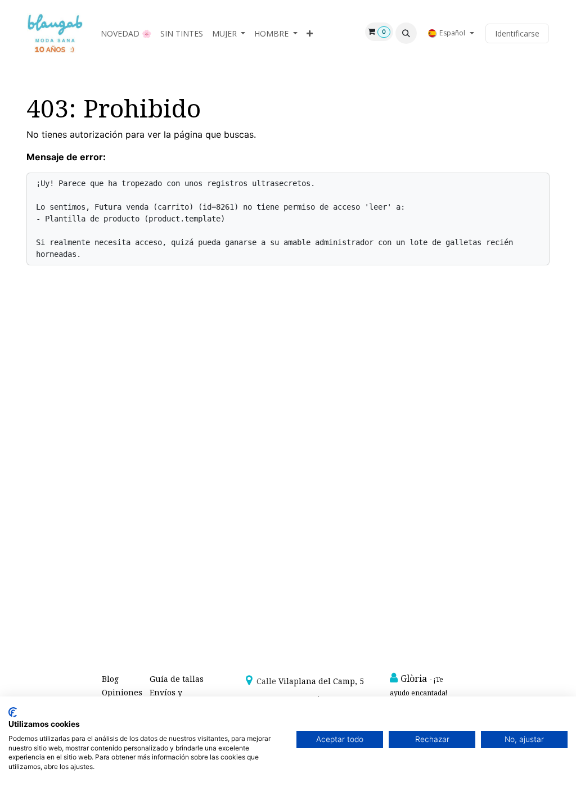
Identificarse (517, 33)
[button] (406, 33)
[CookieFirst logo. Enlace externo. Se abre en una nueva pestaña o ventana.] (12, 712)
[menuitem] (126, 33)
